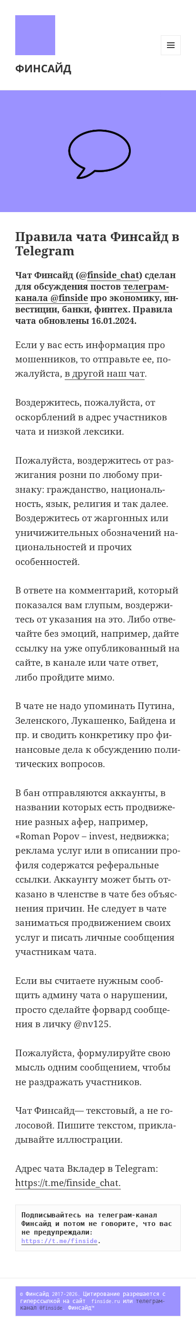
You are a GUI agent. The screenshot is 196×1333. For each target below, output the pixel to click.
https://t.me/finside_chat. (68, 1183)
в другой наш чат (105, 373)
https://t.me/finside (59, 1241)
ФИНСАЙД (43, 68)
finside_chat (113, 275)
